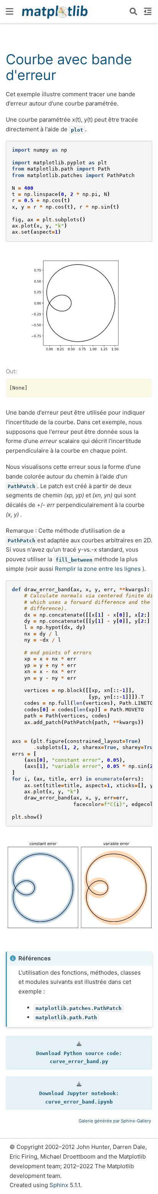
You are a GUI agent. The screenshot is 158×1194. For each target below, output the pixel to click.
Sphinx (58, 1185)
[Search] (133, 11)
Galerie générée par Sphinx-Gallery (115, 1121)
